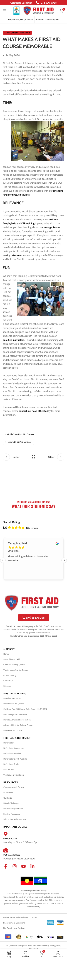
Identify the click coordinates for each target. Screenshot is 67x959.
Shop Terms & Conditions (14, 923)
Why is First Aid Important (14, 819)
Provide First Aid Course (13, 703)
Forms (34, 917)
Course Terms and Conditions (15, 917)
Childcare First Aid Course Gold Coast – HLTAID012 (25, 709)
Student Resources (11, 814)
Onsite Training (9, 675)
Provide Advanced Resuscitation (17, 719)
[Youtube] (25, 868)
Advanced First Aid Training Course (18, 725)
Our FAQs (7, 798)
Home (6, 654)
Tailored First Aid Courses (19, 442)
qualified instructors (13, 339)
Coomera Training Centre (14, 664)
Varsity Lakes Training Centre (15, 670)
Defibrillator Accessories (13, 748)
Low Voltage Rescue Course (15, 714)
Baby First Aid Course (12, 730)
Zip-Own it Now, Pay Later (14, 928)
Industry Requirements (13, 808)
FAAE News (25, 32)
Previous (3, 560)
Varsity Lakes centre (13, 255)
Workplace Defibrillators (13, 775)
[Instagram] (16, 868)
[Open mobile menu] (4, 10)
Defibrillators (8, 743)
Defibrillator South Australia (15, 759)
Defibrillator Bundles (12, 753)
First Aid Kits (8, 769)
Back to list (33, 457)
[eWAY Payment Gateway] (60, 936)
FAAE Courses (11, 32)
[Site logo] (16, 10)
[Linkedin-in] (34, 868)
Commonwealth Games (13, 787)
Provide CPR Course (12, 698)
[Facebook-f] (7, 868)
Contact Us (8, 680)
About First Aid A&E (11, 659)
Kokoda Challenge (11, 803)
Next (64, 560)
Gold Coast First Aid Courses (20, 434)
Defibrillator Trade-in (12, 764)
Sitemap (7, 686)
